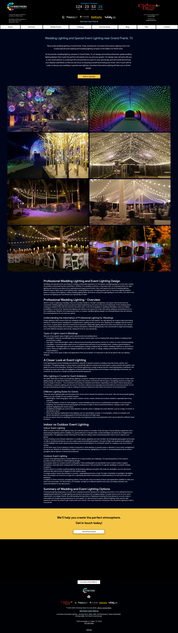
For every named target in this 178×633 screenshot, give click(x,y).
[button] (105, 27)
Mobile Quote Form (151, 20)
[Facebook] (89, 597)
